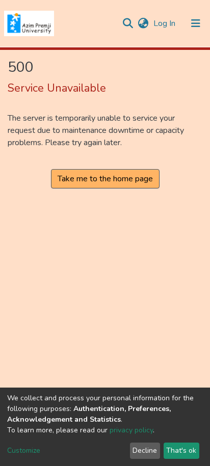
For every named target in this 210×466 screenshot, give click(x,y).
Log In (165, 23)
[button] (143, 23)
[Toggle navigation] (195, 23)
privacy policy (131, 430)
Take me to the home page (105, 178)
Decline (145, 450)
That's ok (181, 450)
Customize (23, 450)
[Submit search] (128, 23)
